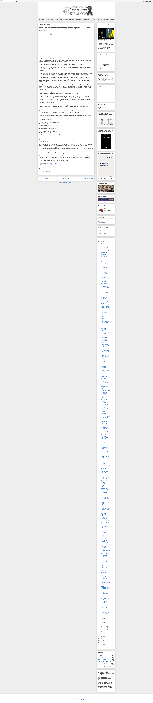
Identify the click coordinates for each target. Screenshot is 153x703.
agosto (103, 256)
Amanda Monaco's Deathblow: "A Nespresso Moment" (105, 278)
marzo (103, 624)
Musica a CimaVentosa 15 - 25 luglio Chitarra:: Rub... (105, 351)
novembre (104, 250)
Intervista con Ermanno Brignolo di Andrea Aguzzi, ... (105, 422)
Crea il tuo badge (101, 222)
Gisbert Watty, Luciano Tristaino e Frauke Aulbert (105, 388)
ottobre (103, 252)
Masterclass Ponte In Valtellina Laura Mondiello (105, 443)
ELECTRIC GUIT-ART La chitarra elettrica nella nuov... (105, 509)
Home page (66, 178)
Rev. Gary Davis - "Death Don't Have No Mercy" (105, 555)
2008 (101, 642)
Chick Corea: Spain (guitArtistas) (105, 618)
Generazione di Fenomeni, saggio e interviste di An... (105, 541)
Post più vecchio (88, 178)
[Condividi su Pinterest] (46, 30)
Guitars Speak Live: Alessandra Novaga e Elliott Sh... (105, 581)
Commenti (103, 233)
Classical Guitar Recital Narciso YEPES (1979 (105, 587)
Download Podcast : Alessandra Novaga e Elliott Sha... (105, 549)
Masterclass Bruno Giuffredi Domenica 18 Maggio (105, 456)
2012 (101, 634)
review (112, 661)
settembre (104, 254)
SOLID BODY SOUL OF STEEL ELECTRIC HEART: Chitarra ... (104, 408)
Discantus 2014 (105, 522)
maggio (103, 263)
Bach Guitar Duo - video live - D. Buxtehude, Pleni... (105, 600)
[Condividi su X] (43, 30)
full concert (108, 664)
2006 (101, 647)
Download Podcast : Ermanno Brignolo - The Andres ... (105, 267)
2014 (101, 246)
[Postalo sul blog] (41, 30)
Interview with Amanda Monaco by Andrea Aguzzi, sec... (105, 286)
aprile (102, 622)
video (100, 655)
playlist (108, 666)
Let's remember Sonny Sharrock (105, 325)
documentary (101, 666)
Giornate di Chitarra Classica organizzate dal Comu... (105, 483)
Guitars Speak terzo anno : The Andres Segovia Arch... (105, 436)
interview (59, 164)
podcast (106, 663)
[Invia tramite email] (40, 30)
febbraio (103, 627)
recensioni (102, 660)
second (63, 164)
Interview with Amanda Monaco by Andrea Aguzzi (105, 299)
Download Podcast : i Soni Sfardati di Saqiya (105, 606)
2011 (101, 636)
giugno (103, 261)
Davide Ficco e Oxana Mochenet (104, 569)
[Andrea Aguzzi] (98, 221)
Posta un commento (46, 171)
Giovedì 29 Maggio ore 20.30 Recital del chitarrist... (105, 320)
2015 (101, 243)
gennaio (103, 629)
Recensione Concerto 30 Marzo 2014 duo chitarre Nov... (104, 491)
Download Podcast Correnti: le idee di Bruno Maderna (105, 516)
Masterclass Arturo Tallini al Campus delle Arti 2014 (105, 476)
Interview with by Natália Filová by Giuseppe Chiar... (105, 613)
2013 (101, 631)
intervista (101, 658)
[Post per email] (40, 164)
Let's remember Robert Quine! (105, 273)
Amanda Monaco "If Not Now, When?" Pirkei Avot (105, 293)
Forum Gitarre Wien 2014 (104, 336)
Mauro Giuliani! (105, 520)
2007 (101, 644)
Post (101, 230)
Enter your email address (106, 60)
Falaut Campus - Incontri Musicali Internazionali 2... (105, 534)
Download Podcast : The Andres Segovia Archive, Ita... (105, 415)
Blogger (85, 699)
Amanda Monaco (52, 164)
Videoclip (101, 661)
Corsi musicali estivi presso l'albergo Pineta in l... (105, 344)
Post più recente (43, 178)
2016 (101, 241)
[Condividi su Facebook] (44, 30)
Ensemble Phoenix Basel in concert (105, 375)
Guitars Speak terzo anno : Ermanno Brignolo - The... (104, 313)
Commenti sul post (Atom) (69, 182)
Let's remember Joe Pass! (105, 340)
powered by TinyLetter (106, 68)
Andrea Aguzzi (49, 163)
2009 (101, 640)
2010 (101, 638)
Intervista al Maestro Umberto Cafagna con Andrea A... (105, 369)
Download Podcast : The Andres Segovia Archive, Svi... (105, 498)
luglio (102, 258)
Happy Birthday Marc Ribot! (105, 355)
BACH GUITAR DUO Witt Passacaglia (104, 401)
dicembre (103, 247)
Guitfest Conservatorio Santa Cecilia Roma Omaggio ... (105, 306)
